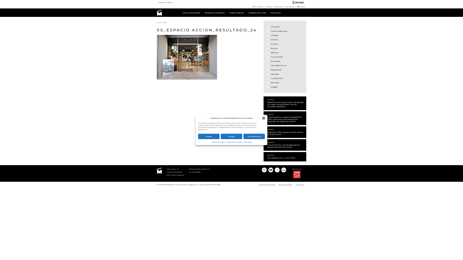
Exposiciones (276, 70)
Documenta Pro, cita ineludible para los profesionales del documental (283, 146)
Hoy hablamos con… (279, 65)
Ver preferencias (254, 136)
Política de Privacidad (234, 142)
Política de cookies (218, 142)
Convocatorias (277, 57)
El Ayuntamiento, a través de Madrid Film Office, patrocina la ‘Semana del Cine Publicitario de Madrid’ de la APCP (284, 119)
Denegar (231, 136)
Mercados (275, 83)
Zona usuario (290, 7)
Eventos (274, 44)
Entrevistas (275, 61)
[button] (263, 118)
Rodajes (274, 87)
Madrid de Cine (257, 13)
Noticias (276, 13)
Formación (275, 27)
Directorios (237, 13)
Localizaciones (191, 13)
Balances (274, 53)
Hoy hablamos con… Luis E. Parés (281, 158)
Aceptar (209, 136)
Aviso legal (248, 142)
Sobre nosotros (257, 7)
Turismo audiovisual (279, 31)
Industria (274, 35)
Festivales (275, 74)
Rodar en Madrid (215, 13)
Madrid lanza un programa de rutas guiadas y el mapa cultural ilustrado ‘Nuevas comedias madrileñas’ (285, 104)
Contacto (268, 7)
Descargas (278, 7)
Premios (274, 40)
